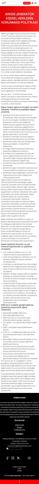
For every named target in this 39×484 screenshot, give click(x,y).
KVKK (19, 469)
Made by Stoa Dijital (19, 467)
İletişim (19, 471)
